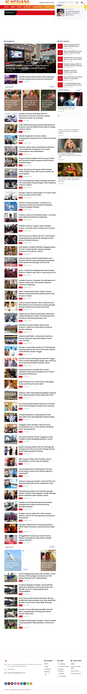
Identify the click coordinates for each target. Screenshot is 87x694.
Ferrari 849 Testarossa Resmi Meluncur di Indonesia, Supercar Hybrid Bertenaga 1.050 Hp (73, 77)
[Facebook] (5, 683)
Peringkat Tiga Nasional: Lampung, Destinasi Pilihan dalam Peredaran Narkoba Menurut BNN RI (36, 527)
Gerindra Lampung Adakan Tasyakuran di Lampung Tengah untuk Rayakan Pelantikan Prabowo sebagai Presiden (35, 205)
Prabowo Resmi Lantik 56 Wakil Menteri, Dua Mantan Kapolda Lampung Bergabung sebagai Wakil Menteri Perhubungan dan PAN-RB (36, 260)
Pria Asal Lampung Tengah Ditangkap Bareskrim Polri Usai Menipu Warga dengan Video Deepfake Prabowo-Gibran (37, 183)
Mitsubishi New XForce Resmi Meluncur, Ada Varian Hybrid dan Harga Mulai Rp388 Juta (73, 58)
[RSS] (31, 683)
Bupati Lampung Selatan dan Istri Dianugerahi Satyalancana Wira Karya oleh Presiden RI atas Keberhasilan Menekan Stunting (36, 449)
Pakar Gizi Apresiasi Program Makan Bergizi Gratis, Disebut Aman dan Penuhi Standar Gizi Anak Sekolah (36, 171)
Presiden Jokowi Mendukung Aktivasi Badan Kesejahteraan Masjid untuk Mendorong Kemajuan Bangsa (35, 504)
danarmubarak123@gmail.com (16, 673)
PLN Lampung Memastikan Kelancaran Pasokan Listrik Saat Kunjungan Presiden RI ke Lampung (37, 405)
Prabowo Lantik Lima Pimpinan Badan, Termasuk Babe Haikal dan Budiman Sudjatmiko (37, 216)
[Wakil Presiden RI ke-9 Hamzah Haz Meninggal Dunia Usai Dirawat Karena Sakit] (10, 384)
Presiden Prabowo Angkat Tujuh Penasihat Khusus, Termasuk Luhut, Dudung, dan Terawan (37, 227)
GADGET (61, 673)
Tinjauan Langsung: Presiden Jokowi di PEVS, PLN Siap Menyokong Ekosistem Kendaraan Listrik (37, 482)
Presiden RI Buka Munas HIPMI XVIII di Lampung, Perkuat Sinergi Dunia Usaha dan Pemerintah (36, 78)
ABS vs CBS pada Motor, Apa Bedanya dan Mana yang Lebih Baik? (73, 52)
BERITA (7, 63)
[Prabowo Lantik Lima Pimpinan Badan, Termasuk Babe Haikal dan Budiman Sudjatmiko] (10, 217)
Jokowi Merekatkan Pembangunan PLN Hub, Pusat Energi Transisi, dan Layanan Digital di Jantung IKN (35, 471)
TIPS (45, 674)
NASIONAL (47, 672)
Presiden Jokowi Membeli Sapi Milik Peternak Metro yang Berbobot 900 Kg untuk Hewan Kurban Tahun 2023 (35, 611)
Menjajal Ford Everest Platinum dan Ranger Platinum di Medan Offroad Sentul (72, 71)
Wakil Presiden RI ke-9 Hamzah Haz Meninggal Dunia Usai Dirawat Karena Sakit (36, 383)
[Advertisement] (45, 27)
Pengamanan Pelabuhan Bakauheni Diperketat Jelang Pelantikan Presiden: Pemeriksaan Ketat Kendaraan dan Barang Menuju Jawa (37, 316)
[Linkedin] (21, 683)
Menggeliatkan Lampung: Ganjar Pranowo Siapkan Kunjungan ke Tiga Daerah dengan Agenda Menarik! (35, 538)
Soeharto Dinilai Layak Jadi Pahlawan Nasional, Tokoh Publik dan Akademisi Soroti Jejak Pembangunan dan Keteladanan (36, 149)
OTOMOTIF (47, 669)
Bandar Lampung (61, 670)
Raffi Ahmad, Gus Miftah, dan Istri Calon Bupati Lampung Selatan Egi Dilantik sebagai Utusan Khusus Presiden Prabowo (37, 238)
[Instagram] (18, 683)
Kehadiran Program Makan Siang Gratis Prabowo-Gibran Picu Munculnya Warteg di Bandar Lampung (35, 327)
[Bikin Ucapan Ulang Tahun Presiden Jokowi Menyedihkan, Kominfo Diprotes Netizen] (10, 461)
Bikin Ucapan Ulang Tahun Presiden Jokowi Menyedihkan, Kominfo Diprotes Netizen (35, 460)
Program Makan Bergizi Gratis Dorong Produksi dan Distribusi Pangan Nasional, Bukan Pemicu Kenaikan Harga (37, 160)
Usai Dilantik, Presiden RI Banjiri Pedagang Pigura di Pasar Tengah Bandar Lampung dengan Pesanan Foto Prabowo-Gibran (37, 249)
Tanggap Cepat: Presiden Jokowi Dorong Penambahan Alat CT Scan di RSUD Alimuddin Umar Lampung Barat (36, 427)
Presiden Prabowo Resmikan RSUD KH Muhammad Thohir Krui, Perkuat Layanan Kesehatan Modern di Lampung (34, 116)
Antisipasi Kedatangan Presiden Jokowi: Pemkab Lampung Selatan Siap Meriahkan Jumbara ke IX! (37, 622)
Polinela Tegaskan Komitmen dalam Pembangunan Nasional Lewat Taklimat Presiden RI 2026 (37, 138)
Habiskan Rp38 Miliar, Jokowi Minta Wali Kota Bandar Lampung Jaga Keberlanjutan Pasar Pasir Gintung (36, 338)
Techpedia (62, 676)
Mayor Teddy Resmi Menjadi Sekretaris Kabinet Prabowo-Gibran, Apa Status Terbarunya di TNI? (37, 271)
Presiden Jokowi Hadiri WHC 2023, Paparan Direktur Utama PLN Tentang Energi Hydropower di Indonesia (37, 515)
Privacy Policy (75, 671)
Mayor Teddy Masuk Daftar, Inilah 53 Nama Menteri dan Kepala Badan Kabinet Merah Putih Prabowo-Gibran (37, 293)
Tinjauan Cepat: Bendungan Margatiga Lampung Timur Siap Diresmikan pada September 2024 (37, 394)
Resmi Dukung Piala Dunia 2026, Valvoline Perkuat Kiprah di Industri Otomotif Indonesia (72, 45)
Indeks (73, 664)
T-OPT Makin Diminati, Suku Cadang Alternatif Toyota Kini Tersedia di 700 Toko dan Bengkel (73, 84)
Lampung (62, 664)
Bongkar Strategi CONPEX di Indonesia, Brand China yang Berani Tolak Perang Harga (73, 65)
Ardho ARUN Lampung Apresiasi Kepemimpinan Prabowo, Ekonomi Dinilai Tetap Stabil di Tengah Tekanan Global (37, 127)
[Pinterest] (12, 683)
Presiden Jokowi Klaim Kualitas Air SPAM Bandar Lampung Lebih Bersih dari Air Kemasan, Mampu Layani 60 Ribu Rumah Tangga (37, 349)
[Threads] (24, 683)
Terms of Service (76, 673)
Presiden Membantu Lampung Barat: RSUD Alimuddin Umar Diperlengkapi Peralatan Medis (36, 416)
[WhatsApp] (27, 683)
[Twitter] (9, 683)
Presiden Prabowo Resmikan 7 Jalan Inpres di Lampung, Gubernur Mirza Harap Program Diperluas (27, 67)
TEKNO (46, 666)
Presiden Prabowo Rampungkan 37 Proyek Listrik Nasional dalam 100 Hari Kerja (37, 194)
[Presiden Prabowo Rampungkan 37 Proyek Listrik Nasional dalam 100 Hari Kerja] (10, 195)
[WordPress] (15, 683)
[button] (77, 2)
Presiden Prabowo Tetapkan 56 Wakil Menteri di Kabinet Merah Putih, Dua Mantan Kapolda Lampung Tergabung (37, 282)
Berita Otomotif (64, 666)
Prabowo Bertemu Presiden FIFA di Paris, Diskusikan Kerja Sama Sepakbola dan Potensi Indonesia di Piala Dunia (36, 372)
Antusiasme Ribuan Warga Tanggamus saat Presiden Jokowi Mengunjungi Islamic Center (36, 438)
